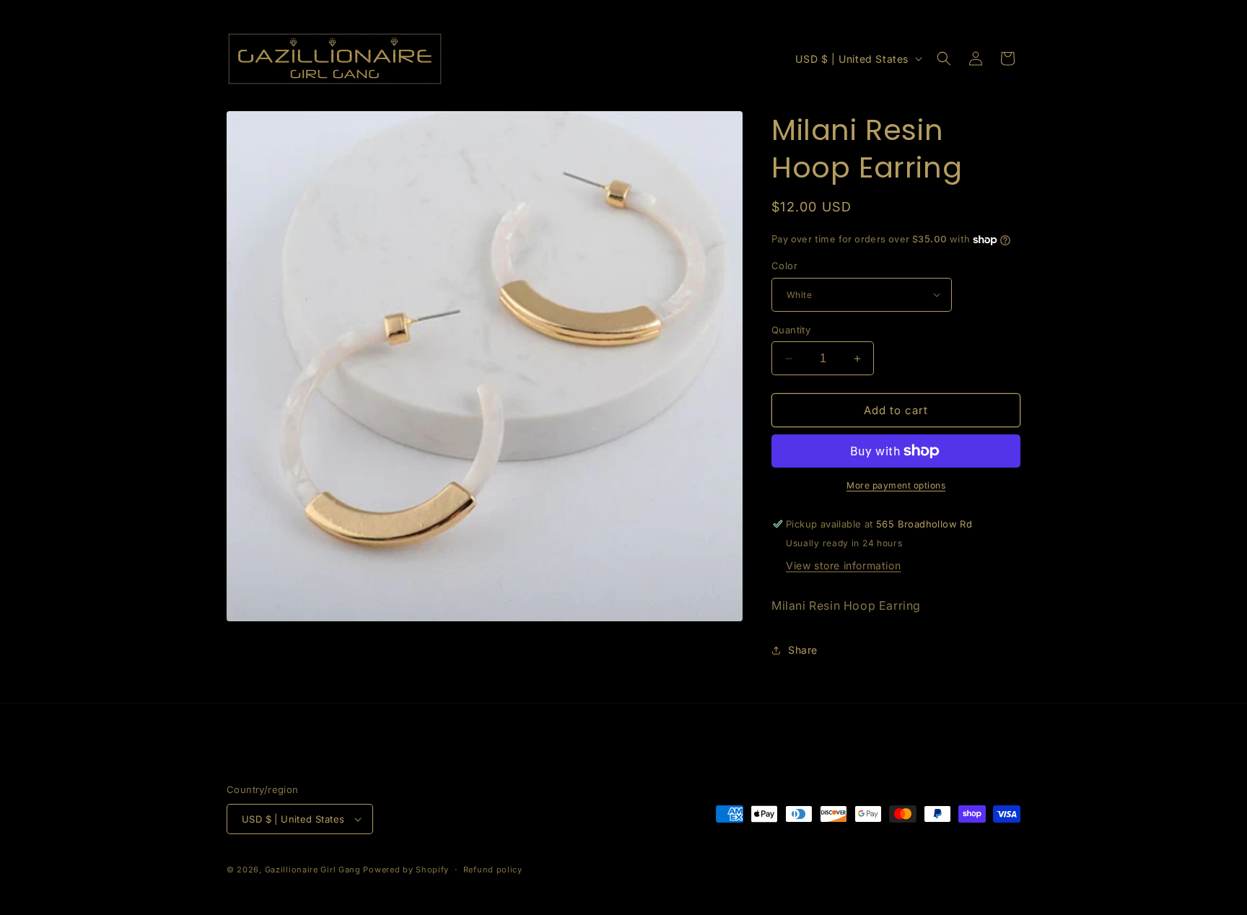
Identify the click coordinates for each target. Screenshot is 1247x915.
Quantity (790, 330)
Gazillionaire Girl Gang (313, 869)
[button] (944, 58)
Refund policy (492, 869)
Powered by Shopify (406, 869)
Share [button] (803, 650)
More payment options (895, 485)
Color (784, 265)
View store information (843, 565)
